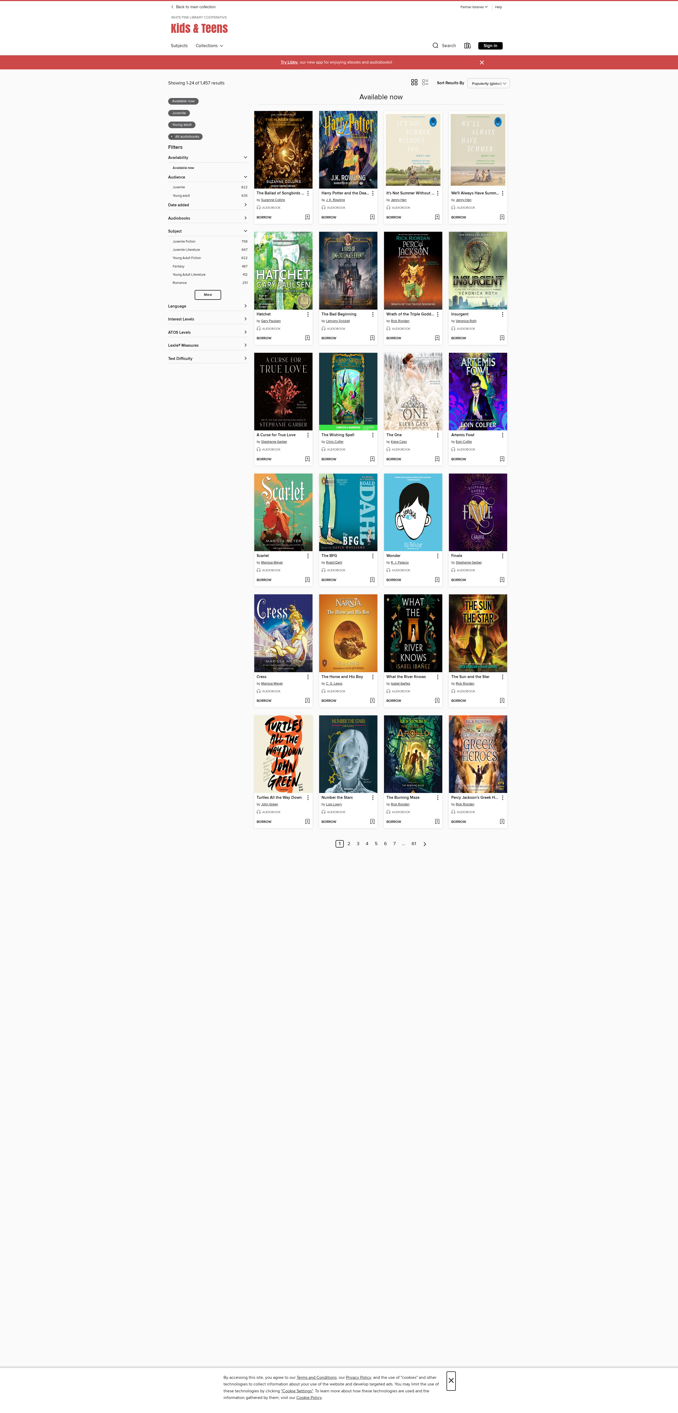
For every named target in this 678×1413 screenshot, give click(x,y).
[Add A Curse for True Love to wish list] (307, 459)
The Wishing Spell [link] (338, 435)
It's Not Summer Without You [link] (410, 193)
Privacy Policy (358, 1377)
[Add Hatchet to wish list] (307, 338)
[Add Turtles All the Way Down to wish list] (307, 822)
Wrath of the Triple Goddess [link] (410, 314)
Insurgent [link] (460, 314)
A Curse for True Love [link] (276, 435)
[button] (474, 7)
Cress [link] (261, 677)
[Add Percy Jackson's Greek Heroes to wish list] (502, 822)
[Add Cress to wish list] (307, 701)
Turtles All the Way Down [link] (279, 797)
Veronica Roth (466, 321)
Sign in (490, 46)
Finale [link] (456, 556)
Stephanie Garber (274, 442)
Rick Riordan (400, 321)
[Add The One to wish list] (437, 459)
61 (414, 844)
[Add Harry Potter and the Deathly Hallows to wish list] (372, 217)
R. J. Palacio (400, 562)
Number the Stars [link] (337, 797)
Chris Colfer (335, 442)
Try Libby (289, 62)
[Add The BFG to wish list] (372, 580)
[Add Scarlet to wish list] (307, 580)
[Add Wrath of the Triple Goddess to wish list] (437, 338)
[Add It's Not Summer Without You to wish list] (437, 217)
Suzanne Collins (273, 200)
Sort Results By (450, 83)
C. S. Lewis (334, 683)
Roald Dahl (334, 562)
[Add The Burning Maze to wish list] (437, 822)
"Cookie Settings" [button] (297, 1391)
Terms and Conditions (317, 1377)
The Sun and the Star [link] (470, 677)
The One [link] (394, 435)
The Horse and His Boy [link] (342, 677)
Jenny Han (399, 200)
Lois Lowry (334, 804)
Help (498, 7)
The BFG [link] (329, 556)
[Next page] (425, 844)
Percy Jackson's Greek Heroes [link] (475, 797)
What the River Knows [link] (406, 677)
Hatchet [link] (264, 314)
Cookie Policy (309, 1397)
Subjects (179, 46)
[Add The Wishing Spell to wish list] (372, 459)
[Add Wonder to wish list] (437, 580)
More (208, 295)
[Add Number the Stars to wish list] (372, 822)
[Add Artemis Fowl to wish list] (502, 459)
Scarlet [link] (263, 556)
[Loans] (468, 47)
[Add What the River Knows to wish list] (437, 701)
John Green (269, 804)
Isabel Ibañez (400, 683)
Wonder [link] (393, 556)
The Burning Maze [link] (403, 797)
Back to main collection (195, 7)
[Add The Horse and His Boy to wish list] (372, 701)
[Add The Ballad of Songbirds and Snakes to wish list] (307, 217)
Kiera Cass (399, 442)
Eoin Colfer (464, 442)
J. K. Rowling (335, 200)
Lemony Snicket (338, 321)
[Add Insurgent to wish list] (502, 338)
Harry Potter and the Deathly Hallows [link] (346, 193)
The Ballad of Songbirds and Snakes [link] (281, 193)
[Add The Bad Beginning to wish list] (372, 338)
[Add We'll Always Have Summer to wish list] (502, 217)
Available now (183, 168)
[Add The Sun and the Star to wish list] (502, 701)
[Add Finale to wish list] (502, 580)
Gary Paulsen (271, 321)
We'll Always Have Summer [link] (475, 193)
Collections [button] (208, 46)
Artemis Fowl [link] (462, 435)
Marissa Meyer (272, 562)
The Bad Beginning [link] (339, 314)
